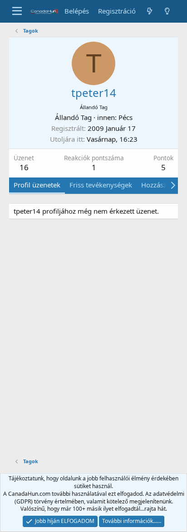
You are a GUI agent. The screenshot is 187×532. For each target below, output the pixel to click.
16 (24, 167)
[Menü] (17, 11)
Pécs (125, 117)
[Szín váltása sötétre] (167, 11)
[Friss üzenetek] (149, 11)
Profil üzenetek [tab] (37, 184)
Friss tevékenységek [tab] (100, 184)
